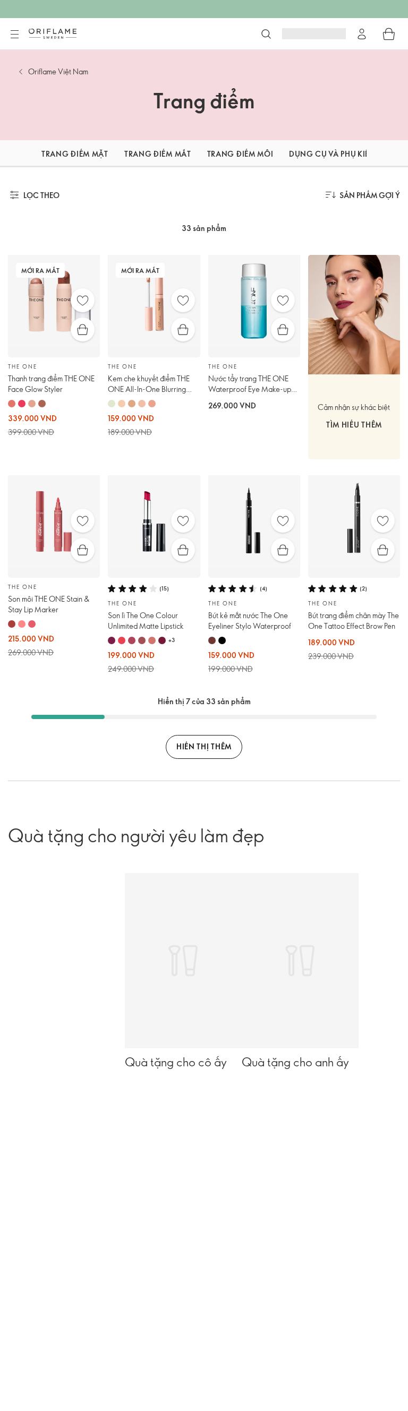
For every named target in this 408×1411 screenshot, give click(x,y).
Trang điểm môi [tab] (240, 154)
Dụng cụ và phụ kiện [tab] (332, 154)
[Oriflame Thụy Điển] (52, 33)
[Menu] (14, 34)
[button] (13, 153)
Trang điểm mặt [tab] (74, 154)
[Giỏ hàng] (389, 34)
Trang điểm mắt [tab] (157, 154)
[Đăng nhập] (362, 34)
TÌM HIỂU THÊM (354, 425)
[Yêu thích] (83, 300)
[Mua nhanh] (83, 329)
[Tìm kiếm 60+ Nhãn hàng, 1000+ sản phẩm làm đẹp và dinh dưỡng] (266, 34)
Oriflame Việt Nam (58, 71)
